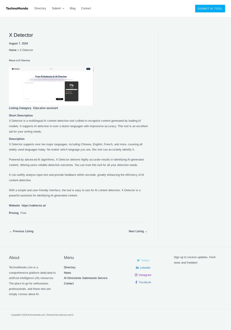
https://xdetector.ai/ (34, 205)
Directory (40, 8)
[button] (62, 8)
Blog (72, 8)
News (67, 272)
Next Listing (138, 231)
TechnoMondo (17, 8)
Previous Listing (21, 231)
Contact (86, 8)
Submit (56, 8)
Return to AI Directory (19, 60)
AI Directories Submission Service (85, 278)
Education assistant (45, 108)
